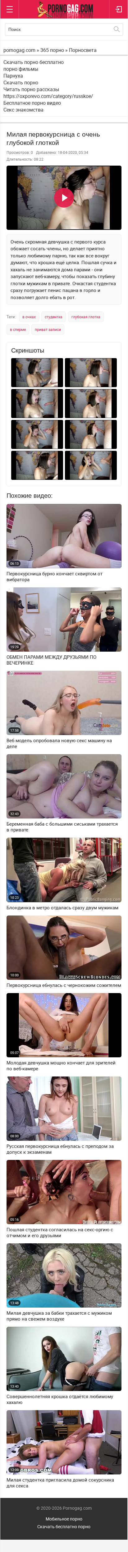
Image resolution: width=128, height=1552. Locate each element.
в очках (29, 316)
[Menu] (9, 9)
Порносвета (83, 50)
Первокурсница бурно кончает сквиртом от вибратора (55, 576)
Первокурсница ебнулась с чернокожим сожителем (64, 985)
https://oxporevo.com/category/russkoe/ (48, 96)
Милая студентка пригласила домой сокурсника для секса (60, 1483)
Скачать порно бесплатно (33, 62)
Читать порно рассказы (31, 89)
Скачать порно (20, 82)
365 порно (52, 50)
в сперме (18, 329)
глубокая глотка (85, 316)
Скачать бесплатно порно (63, 1526)
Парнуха (13, 75)
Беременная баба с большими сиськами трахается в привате (62, 827)
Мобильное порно (64, 1519)
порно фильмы (20, 69)
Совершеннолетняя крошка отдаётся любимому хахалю (60, 1399)
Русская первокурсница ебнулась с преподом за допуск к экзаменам (60, 1149)
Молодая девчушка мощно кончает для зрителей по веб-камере (61, 1066)
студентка (53, 316)
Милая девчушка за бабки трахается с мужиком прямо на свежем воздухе (59, 1316)
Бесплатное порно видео (32, 102)
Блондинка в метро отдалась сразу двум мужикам (62, 908)
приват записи (48, 329)
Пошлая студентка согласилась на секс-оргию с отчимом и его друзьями (60, 1232)
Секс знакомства (23, 109)
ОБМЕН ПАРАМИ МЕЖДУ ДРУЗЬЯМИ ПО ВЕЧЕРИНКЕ (51, 660)
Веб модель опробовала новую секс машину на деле (59, 743)
